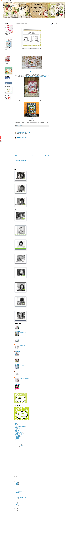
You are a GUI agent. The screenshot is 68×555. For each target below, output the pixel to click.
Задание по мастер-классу (18, 433)
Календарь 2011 (17, 437)
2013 (16, 508)
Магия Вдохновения (18, 444)
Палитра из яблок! (18, 492)
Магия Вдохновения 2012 (18, 445)
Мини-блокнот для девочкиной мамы (24, 378)
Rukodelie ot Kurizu (18, 344)
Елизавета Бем (17, 430)
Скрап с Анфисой (17, 371)
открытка (16, 451)
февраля (17, 505)
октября (17, 484)
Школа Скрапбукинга (18, 474)
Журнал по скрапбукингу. (18, 432)
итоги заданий (17, 435)
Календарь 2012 (17, 438)
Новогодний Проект (17, 449)
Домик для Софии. (21, 365)
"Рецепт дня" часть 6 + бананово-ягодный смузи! (22, 493)
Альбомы (16, 423)
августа (17, 498)
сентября (17, 485)
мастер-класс (17, 446)
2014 (16, 481)
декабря (17, 482)
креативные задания (18, 443)
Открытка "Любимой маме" (22, 332)
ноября (17, 483)
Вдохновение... (17, 364)
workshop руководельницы (19, 331)
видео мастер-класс (17, 428)
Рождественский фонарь (22, 345)
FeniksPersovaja (17, 351)
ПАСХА (16, 453)
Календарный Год (17, 436)
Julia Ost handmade (18, 338)
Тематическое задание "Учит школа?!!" (21, 497)
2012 (16, 509)
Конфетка (16, 442)
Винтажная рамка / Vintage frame (23, 325)
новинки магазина (17, 448)
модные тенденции (17, 447)
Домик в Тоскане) (21, 358)
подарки (16, 454)
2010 (16, 511)
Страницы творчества (18, 377)
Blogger (38, 523)
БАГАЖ (16, 425)
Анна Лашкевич (17, 384)
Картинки (16, 440)
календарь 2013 (17, 439)
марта (17, 504)
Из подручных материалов (18, 434)
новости (16, 450)
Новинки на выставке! (19, 486)
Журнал (16, 431)
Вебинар (16, 427)
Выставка (16, 429)
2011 (16, 510)
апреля (17, 503)
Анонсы (16, 424)
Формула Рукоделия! (18, 490)
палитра (16, 452)
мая (16, 502)
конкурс (16, 441)
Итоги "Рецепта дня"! (19, 491)
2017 (16, 477)
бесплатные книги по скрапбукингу (20, 426)
